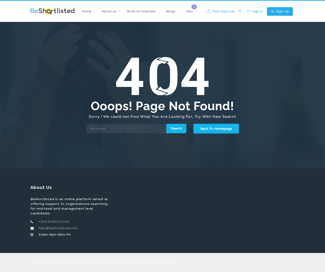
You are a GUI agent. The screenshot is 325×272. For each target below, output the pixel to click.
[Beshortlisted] (52, 11)
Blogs (170, 11)
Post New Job (223, 11)
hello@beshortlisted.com (58, 228)
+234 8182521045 (54, 222)
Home (86, 11)
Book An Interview (141, 11)
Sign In (257, 11)
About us (109, 11)
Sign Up (282, 11)
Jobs (189, 11)
